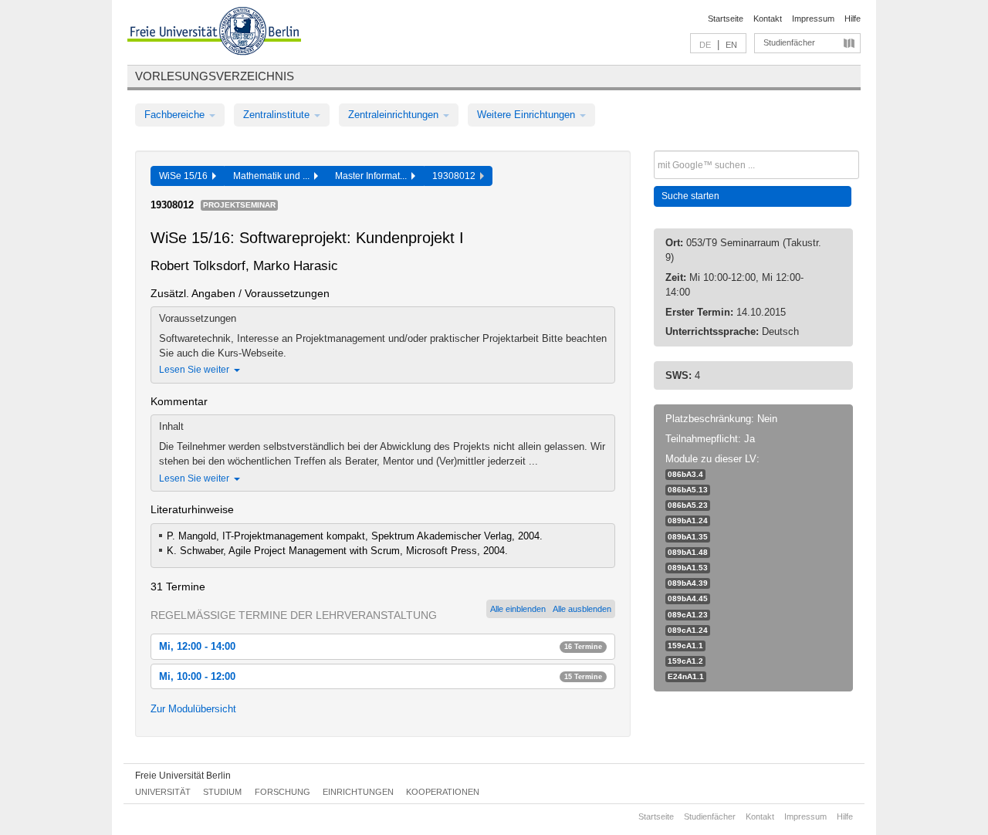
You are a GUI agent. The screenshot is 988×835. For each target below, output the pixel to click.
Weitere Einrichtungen (527, 114)
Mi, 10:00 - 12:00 (380, 676)
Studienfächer (789, 42)
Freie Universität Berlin (183, 775)
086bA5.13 (688, 489)
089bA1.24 (688, 520)
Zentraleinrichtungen (395, 114)
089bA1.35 (688, 536)
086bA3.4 (685, 474)
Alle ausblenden (582, 609)
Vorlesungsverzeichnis (214, 76)
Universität (163, 791)
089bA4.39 (688, 583)
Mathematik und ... (273, 176)
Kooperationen (442, 791)
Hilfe (852, 18)
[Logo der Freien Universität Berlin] (214, 33)
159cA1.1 (685, 645)
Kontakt (767, 18)
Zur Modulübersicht (193, 709)
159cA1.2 (685, 661)
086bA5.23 (688, 505)
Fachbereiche (176, 114)
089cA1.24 (688, 630)
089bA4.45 (688, 598)
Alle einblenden (518, 609)
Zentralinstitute (278, 114)
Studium (222, 791)
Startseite (725, 18)
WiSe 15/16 (185, 176)
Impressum (813, 18)
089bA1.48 (688, 552)
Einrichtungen (358, 791)
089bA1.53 (688, 567)
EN (731, 44)
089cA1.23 (688, 614)
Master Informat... (373, 176)
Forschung (282, 791)
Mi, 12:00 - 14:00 (380, 646)
